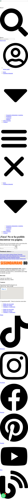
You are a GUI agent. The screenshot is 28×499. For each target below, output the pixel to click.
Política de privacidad (8, 304)
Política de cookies (7, 305)
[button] (14, 152)
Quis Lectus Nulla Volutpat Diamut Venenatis (11, 254)
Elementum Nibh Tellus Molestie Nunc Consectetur (12, 256)
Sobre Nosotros (7, 120)
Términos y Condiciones (9, 306)
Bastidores (8, 116)
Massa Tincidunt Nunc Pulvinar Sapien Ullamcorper (13, 258)
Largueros (8, 118)
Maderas (8, 119)
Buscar (1, 7)
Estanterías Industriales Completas (14, 115)
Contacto (5, 122)
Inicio (4, 72)
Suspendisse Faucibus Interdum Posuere (10, 257)
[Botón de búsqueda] (16, 247)
